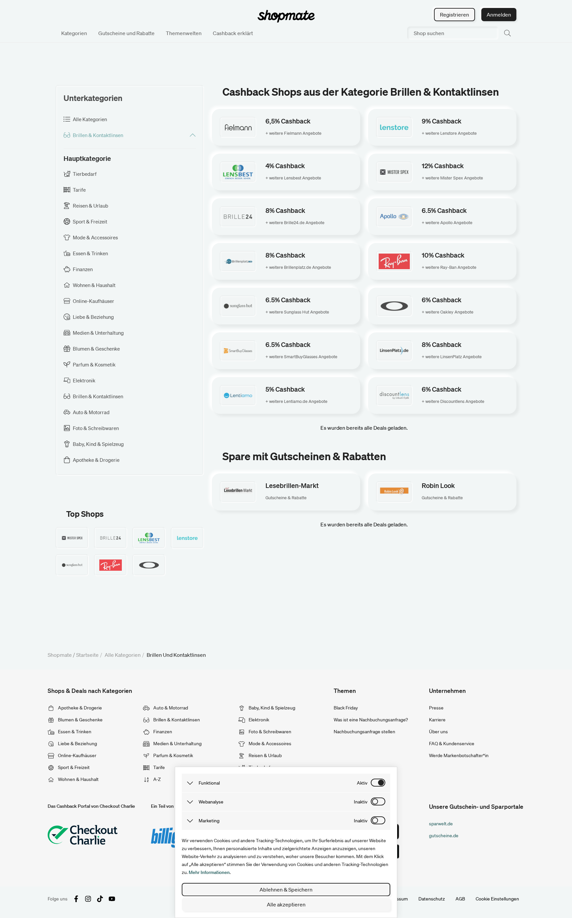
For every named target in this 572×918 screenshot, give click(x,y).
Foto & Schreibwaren (269, 732)
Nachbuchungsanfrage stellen (364, 732)
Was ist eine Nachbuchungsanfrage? (371, 720)
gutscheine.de (443, 836)
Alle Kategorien (123, 655)
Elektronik (258, 720)
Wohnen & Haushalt (78, 779)
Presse (436, 708)
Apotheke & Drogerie (79, 708)
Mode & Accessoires (269, 744)
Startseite (87, 655)
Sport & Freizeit (73, 767)
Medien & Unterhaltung (177, 744)
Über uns (438, 732)
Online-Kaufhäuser (76, 755)
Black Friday (346, 708)
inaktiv (360, 802)
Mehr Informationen (209, 872)
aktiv (362, 783)
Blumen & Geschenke (80, 720)
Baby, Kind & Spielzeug (271, 708)
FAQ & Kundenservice (451, 744)
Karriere (437, 720)
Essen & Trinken (74, 732)
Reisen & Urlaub (265, 755)
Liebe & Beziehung (77, 744)
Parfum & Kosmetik (172, 755)
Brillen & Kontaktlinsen (176, 720)
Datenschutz (431, 899)
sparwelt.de (441, 824)
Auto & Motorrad (170, 708)
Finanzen (162, 732)
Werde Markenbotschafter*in (459, 755)
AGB (460, 899)
